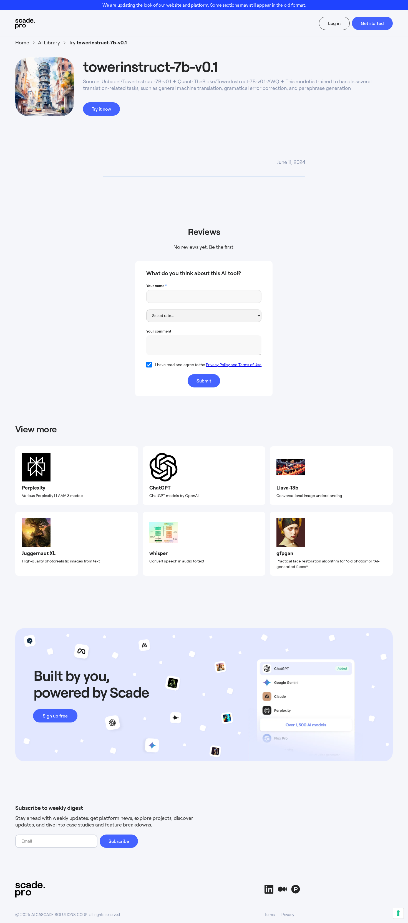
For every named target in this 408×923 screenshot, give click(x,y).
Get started (372, 23)
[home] (35, 23)
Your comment (158, 331)
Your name (156, 285)
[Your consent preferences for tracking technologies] (398, 913)
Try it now (101, 109)
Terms (270, 915)
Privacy (287, 915)
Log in (334, 23)
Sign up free (55, 716)
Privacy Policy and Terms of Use (233, 364)
